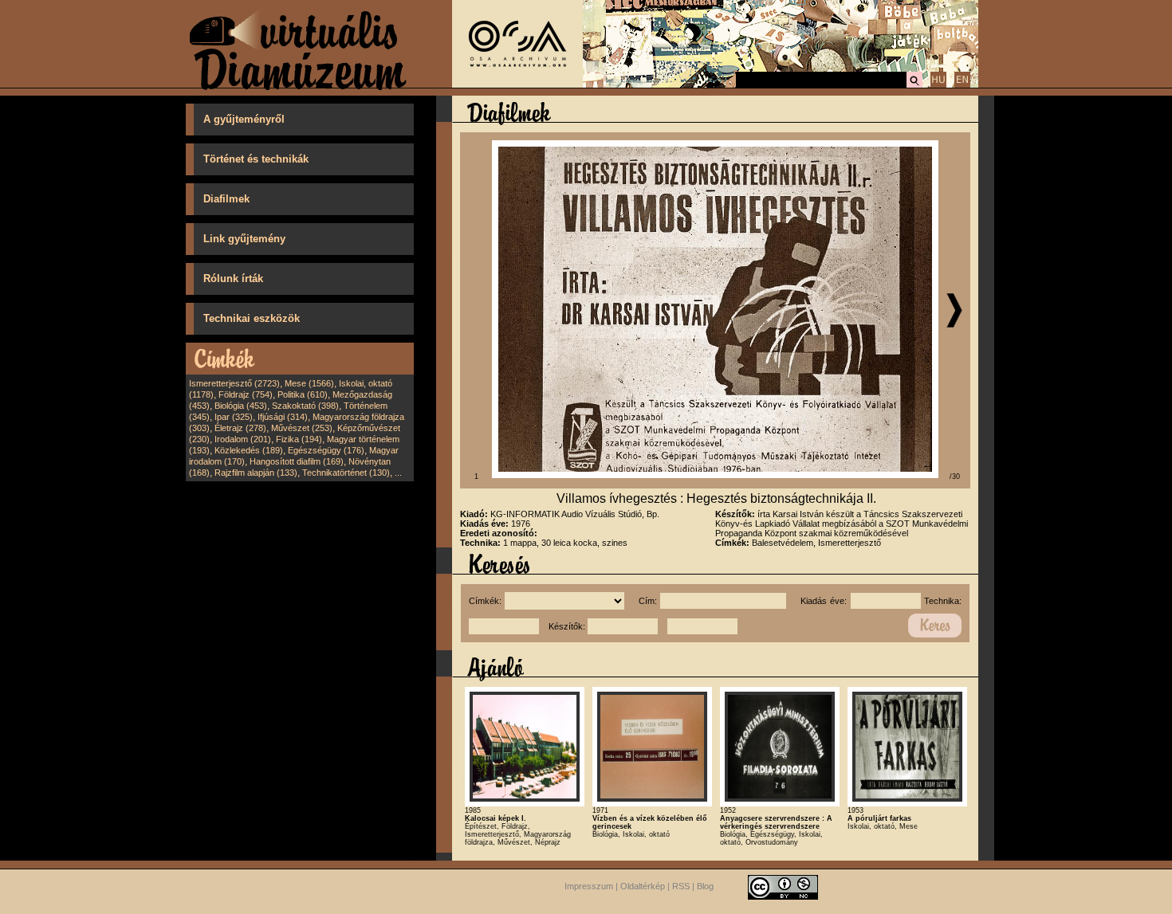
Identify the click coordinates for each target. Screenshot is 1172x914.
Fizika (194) (299, 439)
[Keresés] (914, 85)
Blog (705, 886)
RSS (681, 886)
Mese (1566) (309, 383)
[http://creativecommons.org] (783, 886)
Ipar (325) (233, 417)
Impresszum (588, 886)
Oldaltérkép (642, 886)
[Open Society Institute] (517, 84)
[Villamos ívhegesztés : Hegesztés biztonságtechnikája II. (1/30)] (715, 475)
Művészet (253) (301, 428)
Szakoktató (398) (305, 405)
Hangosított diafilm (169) (297, 461)
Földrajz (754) (245, 394)
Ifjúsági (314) (283, 417)
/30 (955, 477)
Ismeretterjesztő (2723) (234, 383)
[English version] (962, 85)
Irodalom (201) (242, 439)
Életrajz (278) (240, 428)
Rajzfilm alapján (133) (255, 472)
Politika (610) (302, 394)
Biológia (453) (240, 405)
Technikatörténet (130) (346, 472)
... (398, 472)
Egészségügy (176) (326, 450)
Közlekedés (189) (248, 450)
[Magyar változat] (938, 85)
